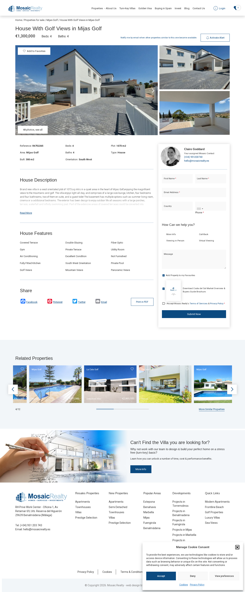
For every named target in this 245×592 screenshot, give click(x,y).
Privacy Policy (197, 584)
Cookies (183, 584)
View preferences (224, 576)
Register (132, 330)
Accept (161, 576)
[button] (237, 547)
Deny (192, 576)
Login (111, 330)
